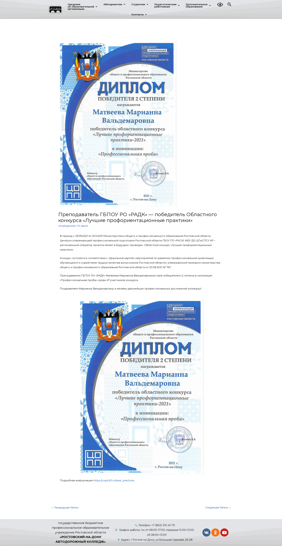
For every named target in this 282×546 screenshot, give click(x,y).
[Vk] (206, 532)
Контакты (138, 14)
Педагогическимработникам (165, 5)
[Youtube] (224, 532)
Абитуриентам (112, 4)
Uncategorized (66, 225)
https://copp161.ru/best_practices (113, 480)
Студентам (138, 4)
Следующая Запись (218, 507)
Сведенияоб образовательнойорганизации (81, 6)
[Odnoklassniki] (215, 532)
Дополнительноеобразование (197, 5)
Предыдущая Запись (64, 507)
